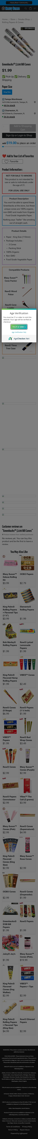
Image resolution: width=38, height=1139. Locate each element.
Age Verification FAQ (19, 332)
